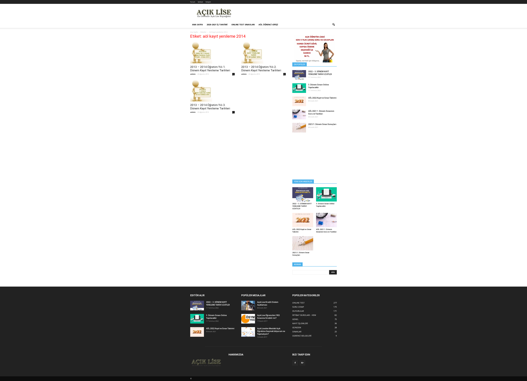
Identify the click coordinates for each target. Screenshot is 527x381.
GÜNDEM (296, 327)
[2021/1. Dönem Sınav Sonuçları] (299, 127)
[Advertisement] (287, 14)
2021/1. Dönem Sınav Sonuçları (322, 124)
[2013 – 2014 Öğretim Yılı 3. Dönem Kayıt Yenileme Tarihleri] (212, 91)
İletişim (208, 2)
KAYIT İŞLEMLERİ (300, 323)
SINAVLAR (296, 331)
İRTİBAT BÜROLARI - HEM (304, 315)
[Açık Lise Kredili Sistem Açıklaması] (248, 305)
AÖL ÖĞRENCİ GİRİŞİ (268, 24)
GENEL (295, 319)
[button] (333, 24)
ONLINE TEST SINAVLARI (243, 24)
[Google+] (302, 363)
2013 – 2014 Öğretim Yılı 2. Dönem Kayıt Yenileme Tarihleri (261, 68)
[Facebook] (295, 363)
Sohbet (200, 2)
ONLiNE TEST (298, 302)
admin (193, 74)
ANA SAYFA (197, 24)
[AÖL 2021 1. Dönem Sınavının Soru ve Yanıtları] (299, 114)
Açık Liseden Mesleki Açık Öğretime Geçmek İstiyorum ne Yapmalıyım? (271, 331)
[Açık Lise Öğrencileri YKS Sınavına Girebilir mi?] (248, 319)
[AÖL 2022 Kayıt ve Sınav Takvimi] (299, 101)
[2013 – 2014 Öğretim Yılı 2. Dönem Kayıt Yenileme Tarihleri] (263, 53)
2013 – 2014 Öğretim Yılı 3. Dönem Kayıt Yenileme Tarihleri (210, 106)
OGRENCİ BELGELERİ (301, 335)
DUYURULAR (298, 311)
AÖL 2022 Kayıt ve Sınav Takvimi (322, 98)
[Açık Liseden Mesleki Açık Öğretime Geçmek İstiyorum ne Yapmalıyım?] (248, 332)
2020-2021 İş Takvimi (217, 24)
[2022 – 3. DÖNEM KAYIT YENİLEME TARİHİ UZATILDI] (299, 75)
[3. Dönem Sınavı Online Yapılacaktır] (299, 88)
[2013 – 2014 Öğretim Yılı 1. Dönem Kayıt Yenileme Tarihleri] (212, 53)
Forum (192, 2)
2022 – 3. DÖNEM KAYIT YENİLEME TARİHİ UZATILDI (302, 206)
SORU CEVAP (298, 307)
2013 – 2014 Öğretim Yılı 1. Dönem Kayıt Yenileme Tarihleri (210, 68)
